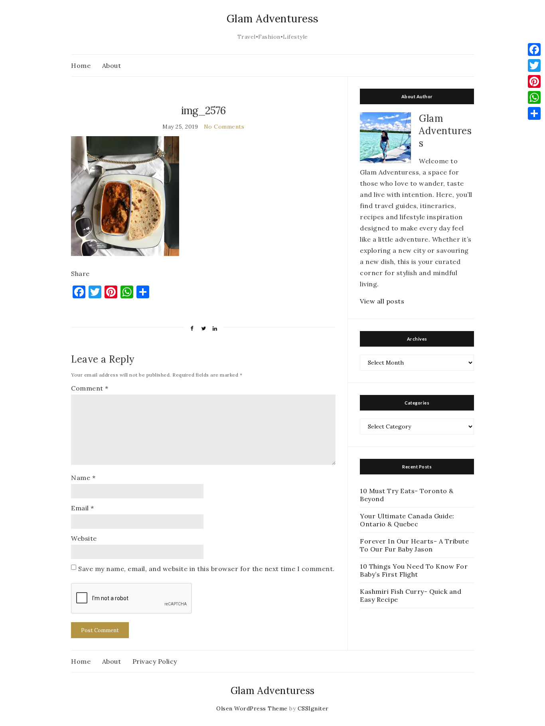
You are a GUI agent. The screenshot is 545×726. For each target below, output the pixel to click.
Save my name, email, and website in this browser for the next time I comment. (206, 569)
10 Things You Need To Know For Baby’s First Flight (414, 570)
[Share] (534, 113)
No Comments (224, 126)
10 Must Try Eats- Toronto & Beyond (407, 495)
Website (84, 538)
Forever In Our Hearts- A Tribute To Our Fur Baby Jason (414, 545)
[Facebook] (534, 50)
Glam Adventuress (273, 18)
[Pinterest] (534, 81)
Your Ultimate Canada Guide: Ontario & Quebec (407, 520)
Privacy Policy (154, 661)
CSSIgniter (313, 708)
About (111, 65)
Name (83, 478)
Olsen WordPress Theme (252, 708)
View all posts (382, 301)
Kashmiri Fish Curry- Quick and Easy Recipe (410, 595)
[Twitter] (534, 65)
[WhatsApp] (534, 97)
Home (81, 65)
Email (82, 508)
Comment (90, 388)
